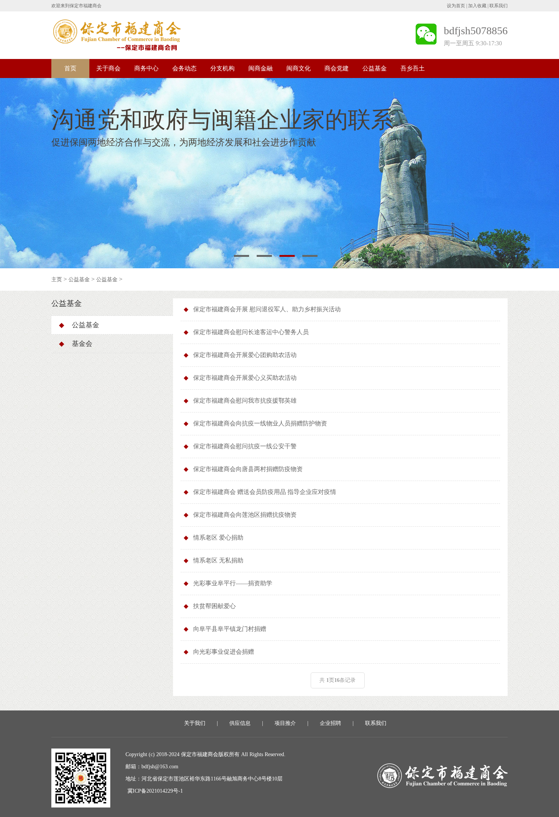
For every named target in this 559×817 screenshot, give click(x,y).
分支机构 (222, 68)
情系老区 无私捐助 (218, 560)
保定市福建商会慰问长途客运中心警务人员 (251, 332)
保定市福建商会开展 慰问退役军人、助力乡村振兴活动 (267, 309)
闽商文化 (298, 68)
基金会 (75, 343)
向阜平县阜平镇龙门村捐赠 (229, 629)
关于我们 (194, 723)
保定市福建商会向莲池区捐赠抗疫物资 (245, 514)
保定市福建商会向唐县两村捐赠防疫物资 (248, 469)
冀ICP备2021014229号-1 (155, 791)
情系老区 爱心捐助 (218, 537)
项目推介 (285, 723)
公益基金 (374, 68)
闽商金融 (260, 68)
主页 (56, 279)
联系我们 (498, 5)
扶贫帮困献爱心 (214, 606)
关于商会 (108, 68)
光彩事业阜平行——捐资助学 (232, 583)
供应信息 (240, 723)
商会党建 (336, 68)
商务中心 (146, 68)
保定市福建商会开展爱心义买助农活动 (245, 377)
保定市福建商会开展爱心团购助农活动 (245, 355)
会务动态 (184, 68)
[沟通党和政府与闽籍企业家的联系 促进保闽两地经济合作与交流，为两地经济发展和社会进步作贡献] (279, 172)
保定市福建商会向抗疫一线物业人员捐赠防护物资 (260, 423)
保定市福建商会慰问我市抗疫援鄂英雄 (245, 400)
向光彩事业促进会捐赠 (223, 651)
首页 (70, 68)
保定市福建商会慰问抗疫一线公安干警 (245, 446)
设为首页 (456, 5)
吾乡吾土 (412, 68)
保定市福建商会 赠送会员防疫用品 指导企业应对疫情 (264, 492)
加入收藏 (477, 5)
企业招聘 (330, 723)
